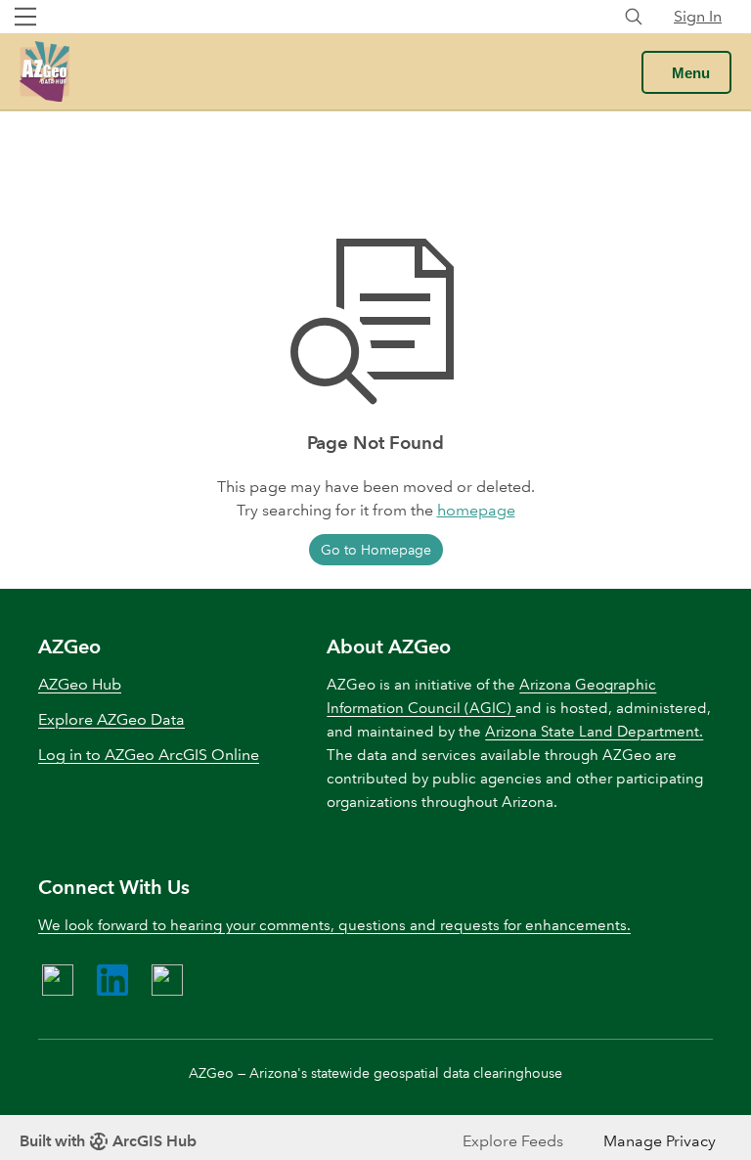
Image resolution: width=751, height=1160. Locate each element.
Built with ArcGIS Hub (108, 1141)
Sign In (698, 16)
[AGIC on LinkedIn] (112, 980)
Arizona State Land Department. (594, 731)
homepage (476, 510)
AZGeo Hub (79, 684)
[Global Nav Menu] (25, 16)
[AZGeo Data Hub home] (44, 71)
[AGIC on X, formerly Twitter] (167, 980)
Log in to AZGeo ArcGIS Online (148, 754)
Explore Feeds (513, 1141)
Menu (691, 73)
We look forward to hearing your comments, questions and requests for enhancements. (334, 925)
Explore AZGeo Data (111, 719)
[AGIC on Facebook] (57, 980)
